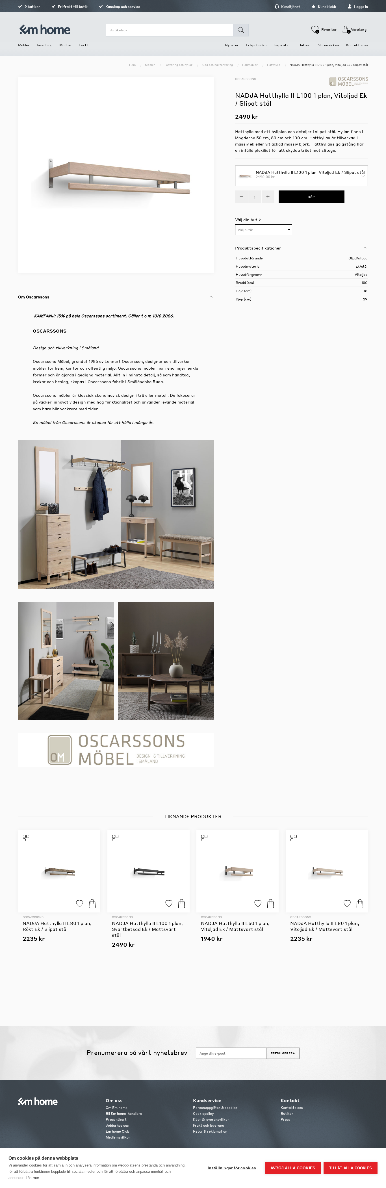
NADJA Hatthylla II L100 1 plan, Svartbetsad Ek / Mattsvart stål (147, 929)
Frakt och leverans (208, 1125)
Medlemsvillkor (118, 1137)
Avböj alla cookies (292, 1168)
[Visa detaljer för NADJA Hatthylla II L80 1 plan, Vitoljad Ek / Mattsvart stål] (327, 871)
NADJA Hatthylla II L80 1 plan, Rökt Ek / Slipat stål (57, 926)
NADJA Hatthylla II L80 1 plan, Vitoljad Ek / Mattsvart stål (324, 926)
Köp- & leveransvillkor (211, 1119)
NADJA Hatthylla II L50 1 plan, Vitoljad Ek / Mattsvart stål (235, 926)
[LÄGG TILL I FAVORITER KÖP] (59, 871)
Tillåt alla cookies (350, 1168)
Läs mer (32, 1178)
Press (285, 1119)
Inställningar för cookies (232, 1168)
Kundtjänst (290, 7)
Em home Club (117, 1131)
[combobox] (263, 229)
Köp (92, 903)
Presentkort (116, 1119)
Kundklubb (326, 7)
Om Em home (116, 1107)
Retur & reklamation (210, 1131)
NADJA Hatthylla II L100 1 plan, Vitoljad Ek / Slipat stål (310, 172)
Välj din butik (248, 219)
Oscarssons (245, 79)
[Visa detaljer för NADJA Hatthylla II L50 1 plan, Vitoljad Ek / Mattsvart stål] (237, 871)
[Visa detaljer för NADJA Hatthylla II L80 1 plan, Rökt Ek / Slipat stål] (59, 871)
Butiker (287, 1113)
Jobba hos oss (117, 1125)
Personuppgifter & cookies (215, 1107)
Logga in (360, 7)
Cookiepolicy (203, 1113)
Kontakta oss (292, 1107)
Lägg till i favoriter (79, 903)
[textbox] (263, 230)
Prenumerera (283, 1053)
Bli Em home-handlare (124, 1113)
